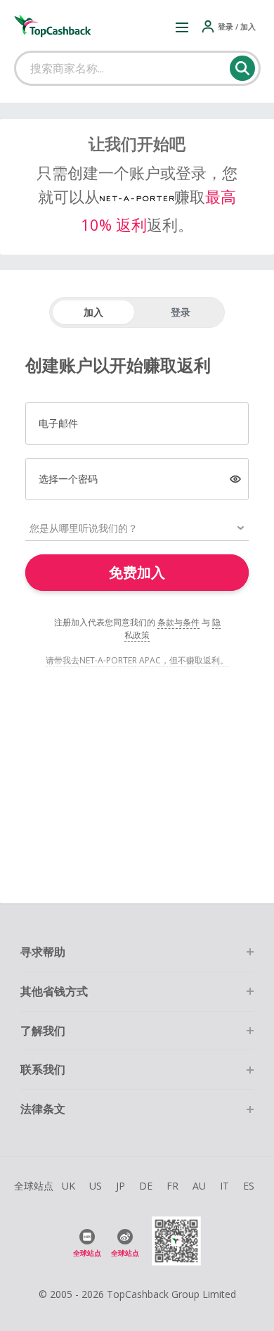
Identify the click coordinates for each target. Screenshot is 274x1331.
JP (120, 1185)
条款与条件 (178, 622)
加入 (93, 312)
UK (68, 1185)
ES (248, 1185)
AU (199, 1185)
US (95, 1185)
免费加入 (137, 572)
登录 (180, 312)
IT (224, 1185)
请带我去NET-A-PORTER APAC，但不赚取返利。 (137, 660)
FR (172, 1185)
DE (145, 1185)
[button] (182, 26)
